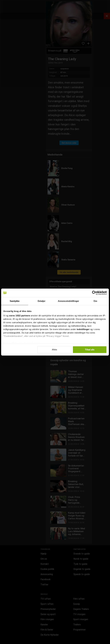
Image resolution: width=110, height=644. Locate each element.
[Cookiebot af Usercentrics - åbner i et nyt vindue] (94, 293)
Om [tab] (95, 301)
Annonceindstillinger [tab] (68, 301)
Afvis (54, 349)
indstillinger (83, 329)
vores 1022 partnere (19, 315)
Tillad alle (89, 349)
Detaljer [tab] (42, 301)
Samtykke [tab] (15, 301)
